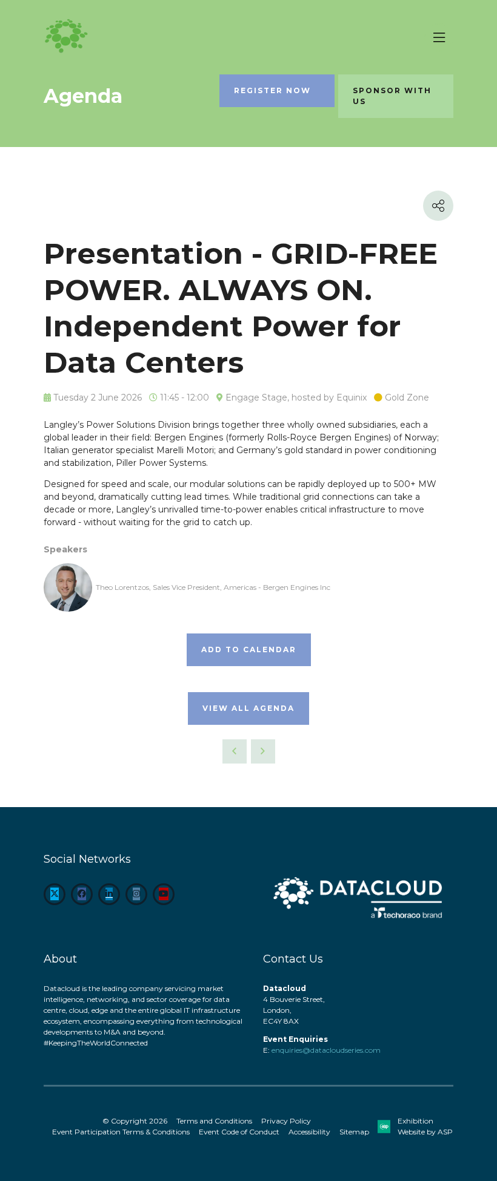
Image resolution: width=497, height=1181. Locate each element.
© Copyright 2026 (134, 1120)
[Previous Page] (234, 751)
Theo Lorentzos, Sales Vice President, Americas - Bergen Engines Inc (213, 587)
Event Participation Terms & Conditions (121, 1131)
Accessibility (309, 1131)
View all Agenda (248, 708)
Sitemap (354, 1131)
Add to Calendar (248, 649)
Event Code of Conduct (239, 1131)
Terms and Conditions (214, 1120)
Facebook (82, 894)
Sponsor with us (392, 96)
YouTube (164, 894)
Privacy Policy (286, 1120)
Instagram (136, 894)
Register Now (272, 90)
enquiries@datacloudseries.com (326, 1050)
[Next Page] (263, 751)
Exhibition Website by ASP (425, 1126)
